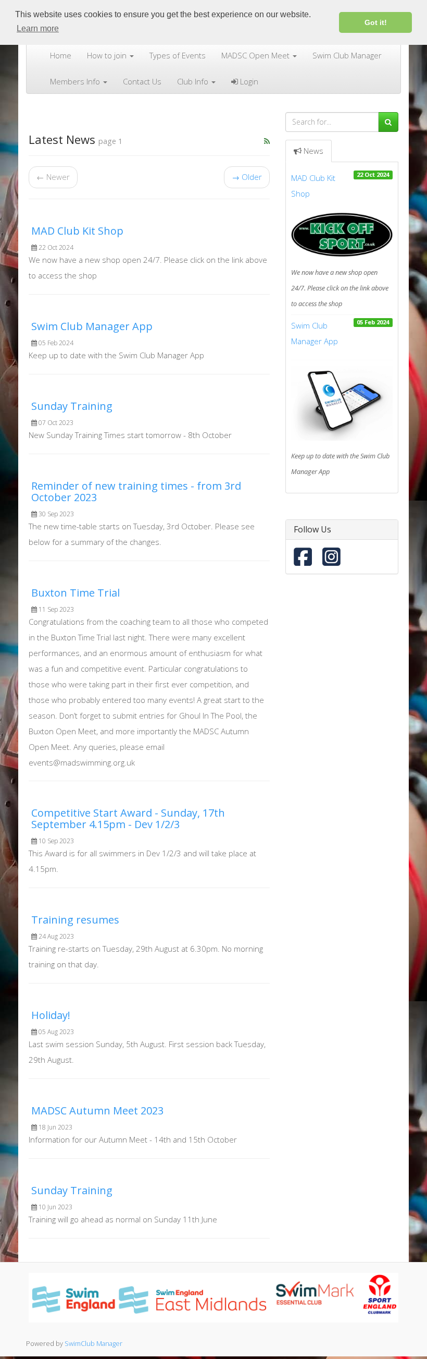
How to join (108, 55)
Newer (53, 177)
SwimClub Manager (93, 1343)
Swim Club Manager (347, 55)
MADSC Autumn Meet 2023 (97, 1110)
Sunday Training (71, 406)
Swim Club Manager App (92, 326)
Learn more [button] (38, 28)
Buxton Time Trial (75, 593)
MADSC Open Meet (256, 55)
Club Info (193, 81)
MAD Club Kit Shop (77, 231)
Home (60, 55)
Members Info (76, 81)
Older (247, 177)
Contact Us (142, 81)
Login (248, 81)
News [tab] (313, 150)
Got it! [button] (376, 22)
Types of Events (177, 55)
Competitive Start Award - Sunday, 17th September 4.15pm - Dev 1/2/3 (128, 818)
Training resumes (75, 920)
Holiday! (50, 1015)
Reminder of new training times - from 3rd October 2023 (136, 491)
